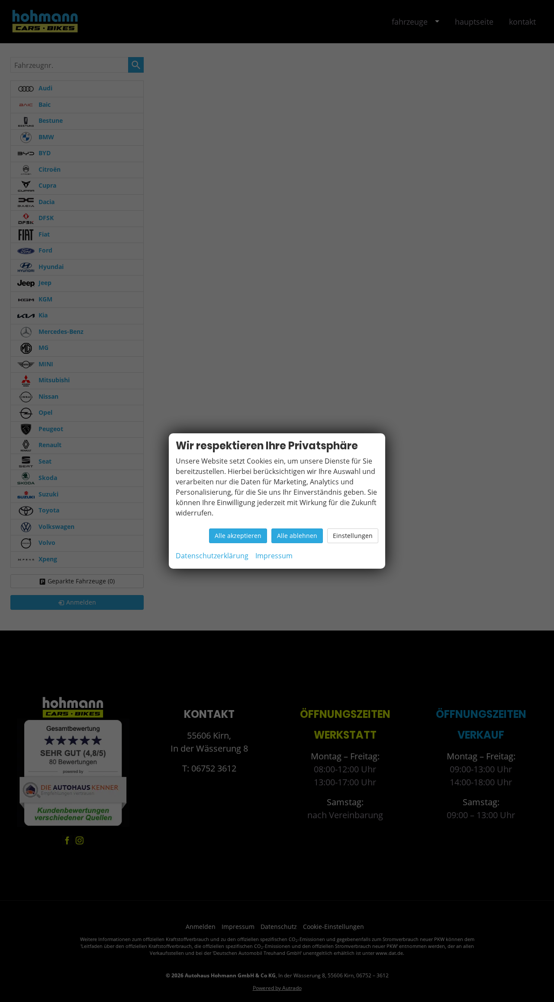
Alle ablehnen (297, 535)
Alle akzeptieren (238, 535)
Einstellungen (353, 535)
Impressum (274, 555)
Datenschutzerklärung (212, 555)
